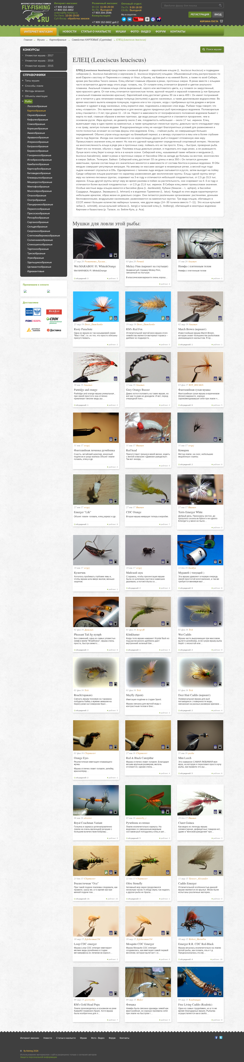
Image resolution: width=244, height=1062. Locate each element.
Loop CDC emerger (85, 944)
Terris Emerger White (190, 512)
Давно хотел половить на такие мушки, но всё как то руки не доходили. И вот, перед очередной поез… (147, 396)
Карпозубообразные (39, 168)
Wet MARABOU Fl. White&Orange (95, 266)
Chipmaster (90, 753)
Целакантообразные (39, 266)
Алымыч (192, 261)
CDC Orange (133, 512)
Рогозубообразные (38, 217)
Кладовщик (195, 999)
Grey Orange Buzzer (138, 389)
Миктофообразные (38, 186)
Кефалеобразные (37, 119)
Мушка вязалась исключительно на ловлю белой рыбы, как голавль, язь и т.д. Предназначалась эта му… (199, 950)
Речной (140, 261)
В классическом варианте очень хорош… (147, 277)
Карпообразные (57, 39)
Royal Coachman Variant (88, 823)
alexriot (88, 818)
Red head (131, 450)
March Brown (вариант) (192, 329)
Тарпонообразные (38, 248)
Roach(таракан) (83, 695)
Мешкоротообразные (39, 182)
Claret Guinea (186, 823)
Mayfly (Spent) (134, 695)
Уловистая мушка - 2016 (39, 60)
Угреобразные (35, 257)
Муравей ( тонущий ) (191, 572)
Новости (69, 31)
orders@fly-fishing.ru (66, 12)
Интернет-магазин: (66, 3)
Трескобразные (36, 253)
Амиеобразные (36, 132)
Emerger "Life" (82, 512)
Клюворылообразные (39, 177)
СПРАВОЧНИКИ (34, 74)
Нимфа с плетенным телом (194, 266)
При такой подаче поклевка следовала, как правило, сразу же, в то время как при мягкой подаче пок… (95, 890)
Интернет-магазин (38, 31)
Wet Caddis (184, 634)
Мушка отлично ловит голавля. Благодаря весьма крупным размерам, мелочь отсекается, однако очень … (147, 764)
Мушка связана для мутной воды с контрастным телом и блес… (143, 705)
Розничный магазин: (105, 3)
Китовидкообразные (39, 173)
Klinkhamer (133, 634)
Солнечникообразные (40, 240)
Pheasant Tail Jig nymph (87, 634)
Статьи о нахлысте (96, 31)
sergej (87, 445)
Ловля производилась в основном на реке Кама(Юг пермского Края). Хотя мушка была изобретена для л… (95, 1011)
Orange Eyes (81, 758)
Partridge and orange (85, 389)
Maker (140, 999)
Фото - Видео (141, 31)
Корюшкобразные (37, 128)
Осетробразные (36, 199)
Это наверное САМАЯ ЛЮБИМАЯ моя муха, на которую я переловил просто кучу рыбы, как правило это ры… (199, 764)
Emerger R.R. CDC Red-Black (196, 944)
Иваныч (140, 445)
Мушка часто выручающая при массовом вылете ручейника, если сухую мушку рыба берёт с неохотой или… (200, 641)
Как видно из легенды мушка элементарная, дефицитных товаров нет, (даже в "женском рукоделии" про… (199, 829)
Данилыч (88, 629)
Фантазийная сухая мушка (194, 389)
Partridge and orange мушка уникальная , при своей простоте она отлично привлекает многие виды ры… (94, 396)
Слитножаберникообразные (43, 235)
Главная (28, 39)
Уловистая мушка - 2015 (39, 65)
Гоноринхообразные (39, 155)
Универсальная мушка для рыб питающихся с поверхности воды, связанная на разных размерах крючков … (200, 701)
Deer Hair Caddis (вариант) (194, 695)
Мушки (121, 31)
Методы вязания (34, 91)
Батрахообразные (37, 146)
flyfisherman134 (92, 939)
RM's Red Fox (134, 329)
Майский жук (134, 572)
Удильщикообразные (39, 262)
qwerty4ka (90, 999)
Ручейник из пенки (138, 823)
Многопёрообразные (39, 191)
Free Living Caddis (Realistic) (195, 1004)
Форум (161, 31)
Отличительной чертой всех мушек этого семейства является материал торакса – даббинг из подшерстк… (147, 335)
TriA (191, 629)
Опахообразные (36, 195)
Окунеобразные (36, 115)
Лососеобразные (37, 106)
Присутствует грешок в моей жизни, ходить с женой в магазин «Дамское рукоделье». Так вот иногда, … (148, 456)
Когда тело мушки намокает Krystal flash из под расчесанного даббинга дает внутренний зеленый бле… (147, 641)
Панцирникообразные (40, 204)
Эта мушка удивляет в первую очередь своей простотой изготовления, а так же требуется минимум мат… (198, 579)
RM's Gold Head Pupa (87, 1004)
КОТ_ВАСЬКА (196, 384)
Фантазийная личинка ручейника (94, 450)
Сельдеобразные (37, 226)
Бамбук (192, 567)
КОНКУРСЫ (31, 49)
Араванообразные (38, 137)
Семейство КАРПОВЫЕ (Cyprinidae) (92, 39)
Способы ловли (34, 85)
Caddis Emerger (187, 883)
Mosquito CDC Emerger (140, 944)
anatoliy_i (141, 818)
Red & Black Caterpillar (139, 758)
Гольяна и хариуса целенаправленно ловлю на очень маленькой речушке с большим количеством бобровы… (93, 829)
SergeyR (141, 629)
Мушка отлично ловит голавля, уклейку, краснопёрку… (94, 769)
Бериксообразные (37, 150)
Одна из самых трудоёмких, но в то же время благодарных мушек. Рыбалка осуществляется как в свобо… (197, 1011)
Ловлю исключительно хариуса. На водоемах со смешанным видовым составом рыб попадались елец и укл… (146, 829)
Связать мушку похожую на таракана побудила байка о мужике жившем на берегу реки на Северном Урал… (93, 701)
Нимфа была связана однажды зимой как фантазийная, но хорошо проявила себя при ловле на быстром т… (147, 1011)
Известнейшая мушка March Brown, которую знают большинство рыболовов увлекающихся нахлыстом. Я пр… (198, 335)
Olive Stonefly (134, 883)
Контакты (177, 31)
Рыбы (28, 101)
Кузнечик (80, 572)
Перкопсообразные (38, 208)
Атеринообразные (38, 141)
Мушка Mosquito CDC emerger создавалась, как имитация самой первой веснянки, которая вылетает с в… (147, 950)
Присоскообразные (38, 213)
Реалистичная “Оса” (86, 883)
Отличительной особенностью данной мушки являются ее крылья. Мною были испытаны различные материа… (198, 890)
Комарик (183, 450)
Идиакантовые (35, 271)
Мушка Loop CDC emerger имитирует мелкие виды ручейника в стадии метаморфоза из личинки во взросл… (93, 950)
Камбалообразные (38, 164)
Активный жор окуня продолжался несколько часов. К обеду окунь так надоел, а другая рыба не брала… (148, 890)
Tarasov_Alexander (198, 878)
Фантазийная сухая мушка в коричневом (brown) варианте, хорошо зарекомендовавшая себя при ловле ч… (198, 396)
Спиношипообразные (40, 244)
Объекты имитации (36, 96)
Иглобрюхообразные (39, 159)
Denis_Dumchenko (94, 324)
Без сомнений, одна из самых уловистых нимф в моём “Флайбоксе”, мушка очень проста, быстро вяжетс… (94, 641)
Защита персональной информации (38, 1057)
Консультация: (101, 15)
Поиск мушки (213, 49)
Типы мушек (32, 80)
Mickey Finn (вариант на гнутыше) (147, 266)
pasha (191, 753)
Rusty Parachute (83, 329)
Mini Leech (184, 758)
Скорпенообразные (38, 231)
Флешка (131, 1004)
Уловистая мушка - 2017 (39, 55)
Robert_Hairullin (197, 939)
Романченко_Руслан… (96, 261)
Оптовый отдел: (131, 3)
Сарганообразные (38, 222)
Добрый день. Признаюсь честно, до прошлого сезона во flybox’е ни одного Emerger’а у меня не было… (197, 518)
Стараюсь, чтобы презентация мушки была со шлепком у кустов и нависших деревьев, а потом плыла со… (145, 579)
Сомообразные (36, 124)
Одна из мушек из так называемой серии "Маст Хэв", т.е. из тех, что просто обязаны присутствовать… (95, 335)
